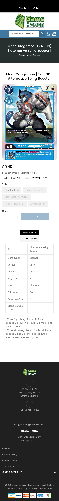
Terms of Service (11, 466)
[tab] (29, 232)
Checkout (23, 8)
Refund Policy (9, 460)
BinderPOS (46, 488)
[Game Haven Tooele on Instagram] (29, 3)
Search (6, 448)
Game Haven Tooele (29, 55)
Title (4, 184)
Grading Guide (39, 177)
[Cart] (54, 34)
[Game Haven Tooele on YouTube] (35, 3)
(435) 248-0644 (29, 410)
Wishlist (37, 8)
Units (5, 211)
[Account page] (48, 34)
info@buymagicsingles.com (29, 424)
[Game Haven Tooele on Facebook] (23, 3)
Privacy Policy (9, 454)
